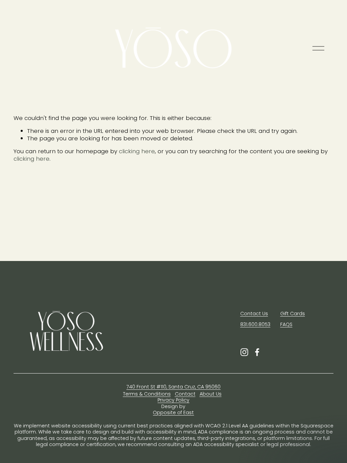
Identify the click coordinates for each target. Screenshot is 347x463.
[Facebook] (257, 352)
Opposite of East (173, 412)
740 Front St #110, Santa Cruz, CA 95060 (173, 387)
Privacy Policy (173, 400)
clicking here (137, 151)
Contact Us (254, 313)
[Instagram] (244, 352)
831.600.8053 (255, 324)
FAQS (286, 324)
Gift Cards (292, 313)
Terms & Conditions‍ (147, 394)
